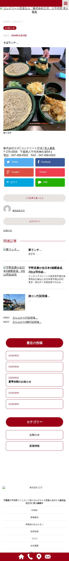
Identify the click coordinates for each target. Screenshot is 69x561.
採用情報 (34, 531)
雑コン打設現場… (39, 296)
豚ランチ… (35, 249)
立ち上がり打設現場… (25, 317)
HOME (34, 510)
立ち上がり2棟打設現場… (27, 322)
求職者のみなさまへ (34, 524)
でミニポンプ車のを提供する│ (34, 501)
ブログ (34, 538)
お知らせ (7, 230)
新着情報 (34, 445)
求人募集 (49, 148)
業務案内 (34, 517)
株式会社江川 (19, 210)
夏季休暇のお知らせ (20, 381)
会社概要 (34, 545)
